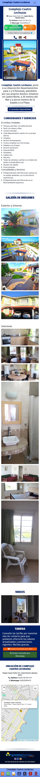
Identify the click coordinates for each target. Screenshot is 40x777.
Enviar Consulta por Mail (21, 649)
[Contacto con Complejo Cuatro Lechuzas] (20, 37)
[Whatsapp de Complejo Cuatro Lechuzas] (8, 774)
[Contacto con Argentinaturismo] (20, 759)
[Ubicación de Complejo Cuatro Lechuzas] (36, 774)
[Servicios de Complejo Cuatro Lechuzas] (25, 774)
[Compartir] (25, 37)
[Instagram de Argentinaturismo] (15, 759)
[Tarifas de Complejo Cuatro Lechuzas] (30, 774)
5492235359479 (21, 23)
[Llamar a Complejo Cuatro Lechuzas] (15, 37)
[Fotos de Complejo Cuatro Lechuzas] (19, 774)
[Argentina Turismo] (20, 755)
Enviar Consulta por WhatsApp (21, 654)
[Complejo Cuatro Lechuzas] (20, 222)
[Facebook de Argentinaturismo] (18, 759)
